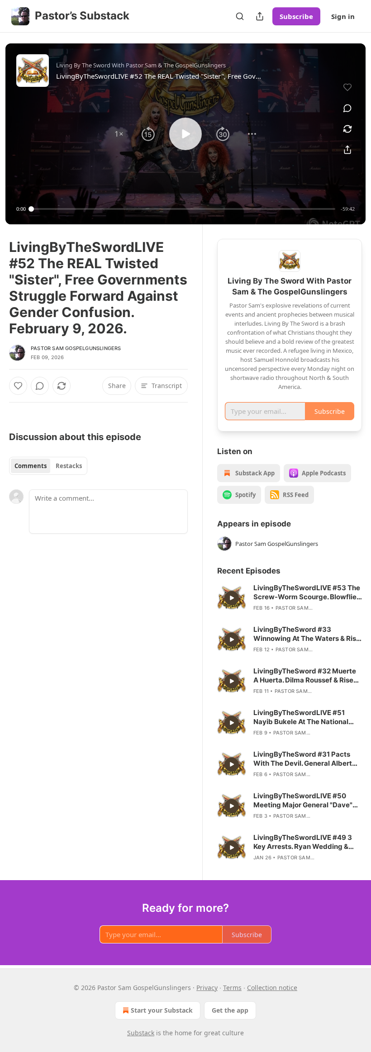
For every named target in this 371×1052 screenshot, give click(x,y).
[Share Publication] (260, 16)
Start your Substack (162, 1010)
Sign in (343, 16)
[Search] (240, 16)
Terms (232, 987)
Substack (140, 1032)
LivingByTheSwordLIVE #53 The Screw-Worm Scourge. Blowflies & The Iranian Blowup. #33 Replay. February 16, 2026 (306, 592)
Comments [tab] (30, 466)
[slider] (183, 208)
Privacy (207, 987)
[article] (290, 598)
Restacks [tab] (69, 466)
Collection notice (272, 987)
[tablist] (48, 466)
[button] (119, 133)
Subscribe (296, 16)
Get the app (230, 1010)
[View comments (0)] (347, 108)
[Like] (18, 386)
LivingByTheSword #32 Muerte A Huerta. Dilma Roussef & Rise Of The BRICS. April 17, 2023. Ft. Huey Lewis (304, 676)
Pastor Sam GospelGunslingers (76, 348)
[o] (231, 598)
